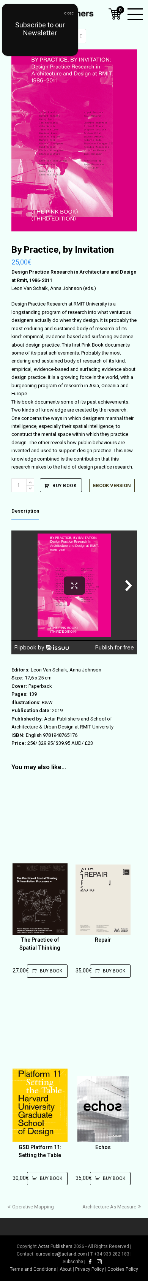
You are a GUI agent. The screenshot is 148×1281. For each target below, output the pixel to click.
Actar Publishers (55, 1246)
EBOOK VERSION (112, 485)
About (66, 1269)
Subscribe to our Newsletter (40, 29)
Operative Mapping (33, 1207)
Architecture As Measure (109, 1207)
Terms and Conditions (33, 1269)
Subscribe (73, 1261)
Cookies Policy (122, 1269)
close (69, 13)
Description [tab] (25, 511)
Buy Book (64, 485)
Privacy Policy (89, 1269)
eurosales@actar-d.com (61, 1254)
